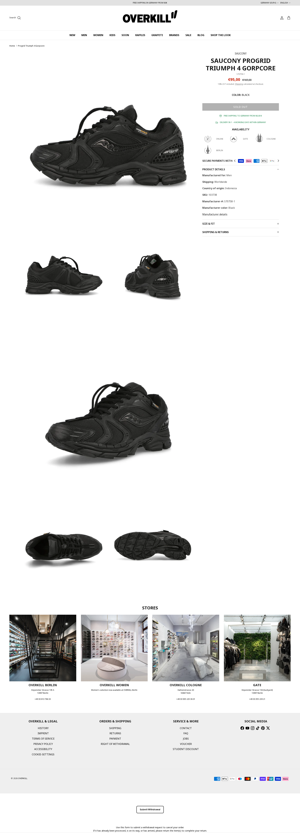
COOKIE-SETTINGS (43, 754)
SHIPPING (115, 728)
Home (12, 45)
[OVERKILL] (150, 18)
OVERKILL (22, 778)
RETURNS (115, 733)
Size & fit (208, 223)
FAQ (185, 733)
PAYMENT (115, 738)
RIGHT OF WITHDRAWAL (115, 744)
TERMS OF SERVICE (43, 738)
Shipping (239, 84)
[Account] (281, 18)
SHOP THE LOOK (221, 35)
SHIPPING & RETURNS (215, 232)
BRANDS (174, 35)
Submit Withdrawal (150, 809)
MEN (84, 35)
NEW (72, 35)
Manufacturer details (214, 214)
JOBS (186, 738)
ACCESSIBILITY (43, 749)
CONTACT (186, 728)
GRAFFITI (157, 35)
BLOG (201, 35)
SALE (188, 35)
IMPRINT (43, 733)
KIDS (112, 35)
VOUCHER (186, 744)
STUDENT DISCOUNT (186, 749)
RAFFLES (140, 35)
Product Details (213, 169)
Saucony (241, 53)
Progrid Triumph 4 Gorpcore (31, 45)
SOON (125, 35)
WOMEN (98, 35)
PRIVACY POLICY (43, 744)
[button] (234, 161)
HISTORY (43, 728)
